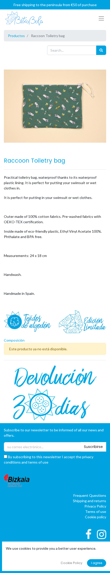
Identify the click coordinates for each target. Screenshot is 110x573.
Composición (14, 340)
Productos (16, 35)
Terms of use (95, 511)
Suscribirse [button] (93, 446)
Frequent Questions (89, 495)
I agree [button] (96, 563)
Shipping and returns (89, 501)
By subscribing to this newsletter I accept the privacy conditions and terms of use (48, 459)
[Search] (101, 50)
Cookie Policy (71, 563)
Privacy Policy (95, 506)
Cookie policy (95, 517)
